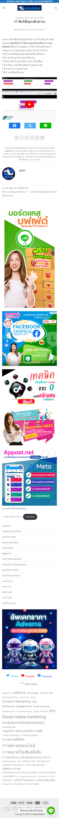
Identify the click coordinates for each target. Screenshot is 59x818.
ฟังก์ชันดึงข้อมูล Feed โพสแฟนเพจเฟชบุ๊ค (19, 772)
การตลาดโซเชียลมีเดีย (21, 752)
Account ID (7, 693)
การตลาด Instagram (29, 735)
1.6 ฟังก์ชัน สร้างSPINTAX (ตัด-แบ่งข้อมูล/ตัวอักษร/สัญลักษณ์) (15, 192)
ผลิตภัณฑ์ (7, 592)
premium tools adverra (14, 564)
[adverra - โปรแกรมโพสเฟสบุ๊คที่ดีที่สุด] (29, 8)
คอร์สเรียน (7, 581)
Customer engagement (17, 706)
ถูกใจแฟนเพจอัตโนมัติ (35, 765)
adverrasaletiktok (10, 697)
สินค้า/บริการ (18, 808)
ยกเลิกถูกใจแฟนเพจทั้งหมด (13, 157)
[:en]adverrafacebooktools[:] (23, 723)
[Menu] (4, 7)
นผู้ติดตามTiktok (11, 768)
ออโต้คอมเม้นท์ (42, 776)
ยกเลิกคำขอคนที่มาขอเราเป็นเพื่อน (24, 154)
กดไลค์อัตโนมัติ (8, 727)
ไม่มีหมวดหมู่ (8, 603)
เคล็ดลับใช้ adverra (24, 780)
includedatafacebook (24, 711)
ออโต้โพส (51, 776)
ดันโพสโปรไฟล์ (43, 761)
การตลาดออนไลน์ (18, 745)
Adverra (19, 18)
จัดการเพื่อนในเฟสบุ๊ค (26, 761)
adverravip (24, 697)
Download (30, 517)
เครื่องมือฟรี (7, 780)
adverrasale (33, 693)
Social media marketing (24, 716)
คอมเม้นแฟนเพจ (9, 761)
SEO (52, 711)
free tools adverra (34, 18)
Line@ (36, 711)
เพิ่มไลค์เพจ (19, 784)
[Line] (51, 810)
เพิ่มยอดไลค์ (7, 784)
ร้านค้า (7, 810)
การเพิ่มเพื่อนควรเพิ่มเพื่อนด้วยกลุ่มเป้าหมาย (26, 757)
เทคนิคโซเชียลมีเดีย (45, 780)
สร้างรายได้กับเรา (19, 810)
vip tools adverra (11, 575)
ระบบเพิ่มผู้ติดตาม (9, 776)
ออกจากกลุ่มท (34, 160)
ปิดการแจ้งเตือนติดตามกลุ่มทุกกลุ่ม (25, 151)
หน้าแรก (7, 808)
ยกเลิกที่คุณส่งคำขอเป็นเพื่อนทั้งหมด (39, 157)
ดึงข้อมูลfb (6, 765)
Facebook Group (41, 706)
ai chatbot (7, 548)
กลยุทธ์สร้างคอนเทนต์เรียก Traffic (22, 731)
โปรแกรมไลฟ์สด (32, 784)
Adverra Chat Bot (11, 531)
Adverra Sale (9, 537)
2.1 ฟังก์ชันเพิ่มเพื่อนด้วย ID (43, 191)
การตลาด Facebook (10, 735)
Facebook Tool (8, 711)
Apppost (6, 553)
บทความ (6, 586)
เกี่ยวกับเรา (33, 810)
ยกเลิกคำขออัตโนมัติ (46, 154)
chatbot (33, 697)
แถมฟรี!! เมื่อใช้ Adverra (12, 517)
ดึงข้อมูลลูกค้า (18, 765)
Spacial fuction (10, 570)
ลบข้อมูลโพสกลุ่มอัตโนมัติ (27, 776)
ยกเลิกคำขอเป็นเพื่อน (47, 772)
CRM (34, 701)
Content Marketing (16, 701)
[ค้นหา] (56, 8)
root (42, 30)
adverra (19, 693)
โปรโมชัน (7, 597)
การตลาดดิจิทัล (13, 739)
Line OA (44, 711)
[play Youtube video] (29, 104)
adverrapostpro (10, 542)
